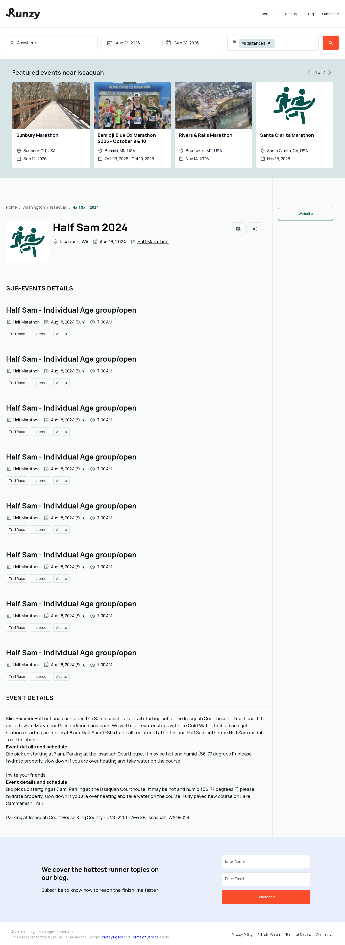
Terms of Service (145, 937)
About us (267, 13)
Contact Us (325, 934)
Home (11, 207)
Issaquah (58, 207)
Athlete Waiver (268, 934)
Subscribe (330, 13)
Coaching (291, 13)
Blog (310, 13)
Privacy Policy (112, 937)
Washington (33, 207)
